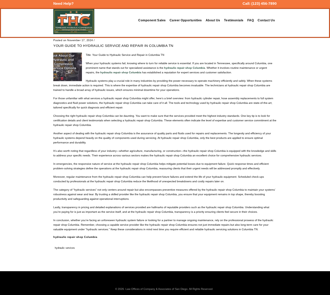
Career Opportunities (186, 20)
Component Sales (152, 20)
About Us (213, 20)
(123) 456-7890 (264, 4)
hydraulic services (65, 247)
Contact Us (266, 20)
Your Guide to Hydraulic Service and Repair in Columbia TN (113, 46)
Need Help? (63, 4)
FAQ (250, 20)
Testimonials (233, 20)
